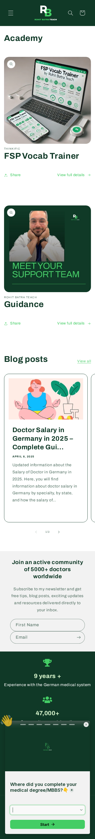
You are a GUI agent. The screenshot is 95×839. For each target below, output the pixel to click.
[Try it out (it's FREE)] (79, 637)
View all (84, 361)
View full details (71, 175)
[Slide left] (36, 532)
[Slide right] (59, 532)
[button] (10, 13)
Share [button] (15, 175)
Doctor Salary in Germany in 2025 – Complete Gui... (42, 438)
